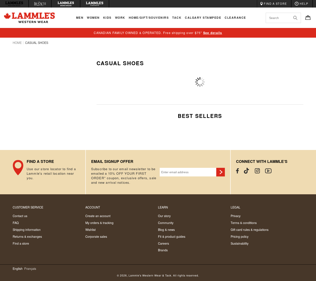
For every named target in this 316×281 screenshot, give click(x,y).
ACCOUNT (92, 207)
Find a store (21, 243)
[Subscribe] (220, 172)
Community (165, 223)
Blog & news (166, 229)
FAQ (16, 223)
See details (212, 33)
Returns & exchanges (27, 236)
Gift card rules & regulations (249, 229)
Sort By (253, 75)
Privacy (236, 216)
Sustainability (240, 243)
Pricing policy (240, 236)
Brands (163, 250)
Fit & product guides (171, 236)
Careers (163, 243)
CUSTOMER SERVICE (28, 207)
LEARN (163, 207)
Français (30, 268)
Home (17, 42)
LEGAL (235, 207)
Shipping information (27, 229)
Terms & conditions (244, 223)
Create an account (97, 216)
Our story (164, 216)
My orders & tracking (99, 223)
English (18, 268)
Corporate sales (96, 236)
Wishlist (90, 229)
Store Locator (49, 172)
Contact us (20, 216)
